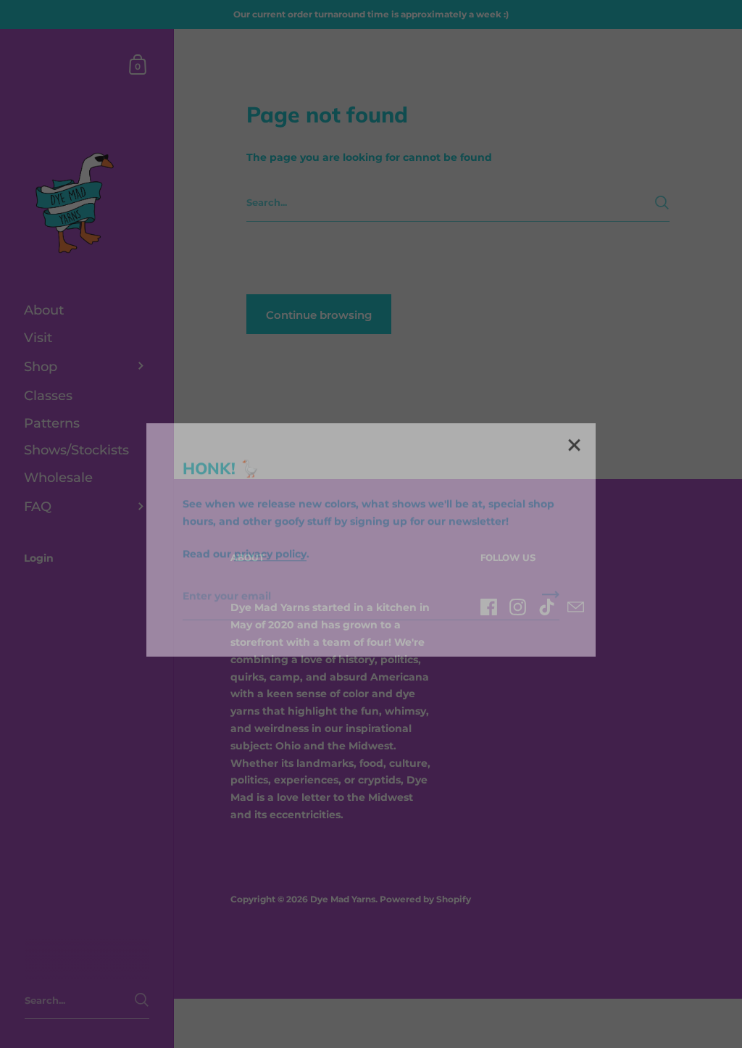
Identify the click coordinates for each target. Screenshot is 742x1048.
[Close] (574, 430)
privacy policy (270, 537)
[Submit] (550, 583)
